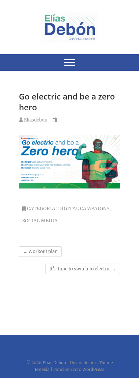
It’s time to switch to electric (82, 269)
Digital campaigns (83, 208)
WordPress (93, 369)
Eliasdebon (35, 120)
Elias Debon (54, 362)
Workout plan (40, 251)
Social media (40, 221)
